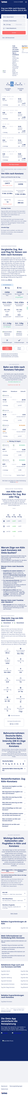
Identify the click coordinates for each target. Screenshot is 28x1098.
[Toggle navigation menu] (26, 2)
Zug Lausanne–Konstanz (7, 984)
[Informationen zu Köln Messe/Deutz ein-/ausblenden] (25, 899)
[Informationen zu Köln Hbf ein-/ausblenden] (25, 893)
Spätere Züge (20, 475)
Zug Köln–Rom (5, 974)
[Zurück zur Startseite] (4, 2)
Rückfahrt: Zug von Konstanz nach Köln (12, 945)
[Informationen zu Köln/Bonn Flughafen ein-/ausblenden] (25, 906)
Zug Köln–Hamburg (6, 977)
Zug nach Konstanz (6, 1010)
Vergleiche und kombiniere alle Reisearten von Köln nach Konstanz (13, 948)
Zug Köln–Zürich (5, 971)
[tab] (8, 89)
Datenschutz (4, 1089)
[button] (8, 24)
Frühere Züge (7, 475)
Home (2, 1008)
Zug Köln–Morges (6, 928)
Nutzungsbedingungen (16, 1086)
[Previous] (4, 516)
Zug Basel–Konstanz (6, 1001)
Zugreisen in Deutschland (17, 1008)
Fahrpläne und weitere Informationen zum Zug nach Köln (13, 952)
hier (17, 482)
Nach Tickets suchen (7, 185)
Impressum (4, 1086)
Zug (7, 1008)
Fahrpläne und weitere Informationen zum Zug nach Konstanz (13, 956)
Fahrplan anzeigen (7, 204)
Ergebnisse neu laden (13, 385)
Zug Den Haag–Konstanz (8, 987)
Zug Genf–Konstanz (6, 981)
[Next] (24, 84)
